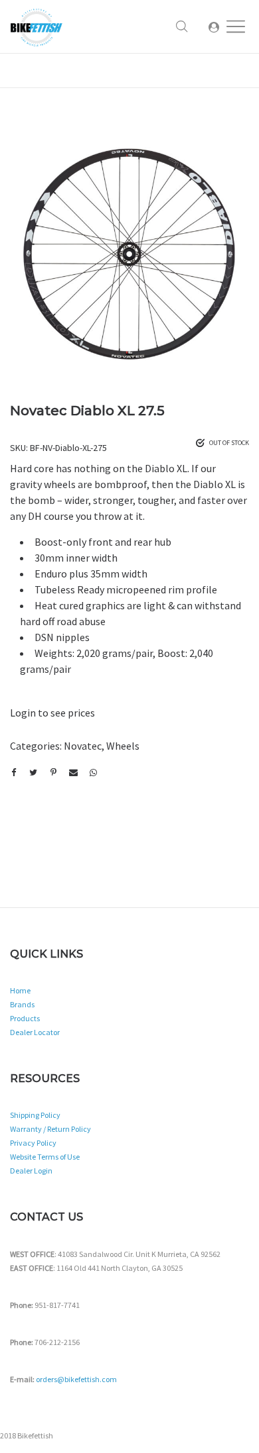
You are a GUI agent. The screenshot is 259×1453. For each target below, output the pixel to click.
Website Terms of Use (45, 1157)
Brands (22, 1004)
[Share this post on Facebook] (13, 773)
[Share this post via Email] (73, 773)
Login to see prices (52, 712)
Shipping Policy (35, 1115)
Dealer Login (31, 1171)
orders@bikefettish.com (76, 1379)
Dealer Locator (35, 1032)
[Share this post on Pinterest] (53, 773)
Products (25, 1018)
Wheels (122, 745)
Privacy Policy (33, 1143)
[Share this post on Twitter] (33, 773)
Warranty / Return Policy (50, 1129)
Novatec (83, 745)
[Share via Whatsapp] (93, 773)
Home (20, 990)
